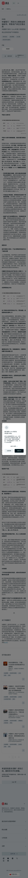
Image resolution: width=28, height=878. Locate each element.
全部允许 (19, 451)
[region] (14, 439)
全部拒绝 (9, 451)
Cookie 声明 (8, 442)
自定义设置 (14, 446)
